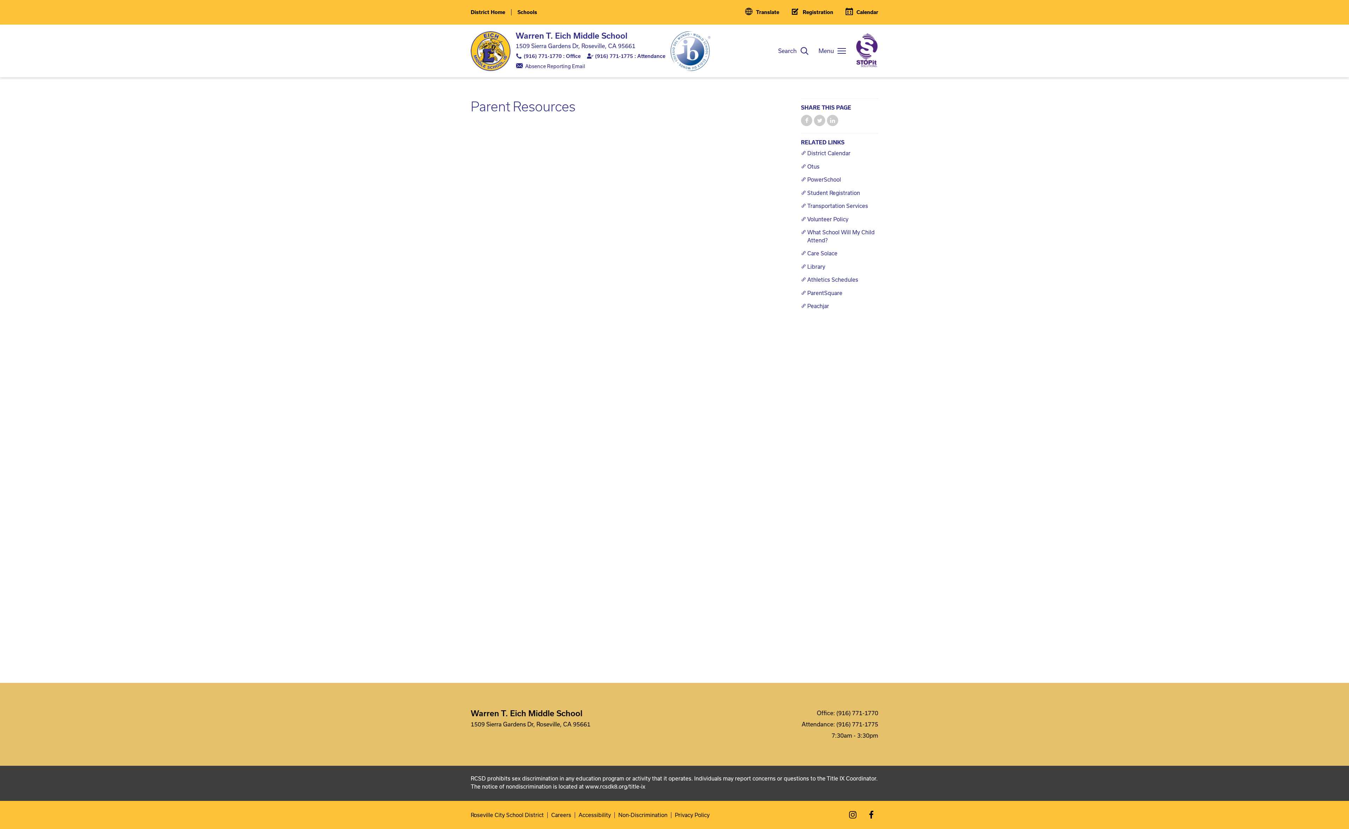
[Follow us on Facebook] (871, 815)
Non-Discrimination (642, 815)
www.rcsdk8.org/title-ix (615, 786)
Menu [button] (826, 50)
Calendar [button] (867, 12)
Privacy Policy (692, 815)
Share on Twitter (819, 120)
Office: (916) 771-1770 (847, 713)
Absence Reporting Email (555, 66)
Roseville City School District (507, 815)
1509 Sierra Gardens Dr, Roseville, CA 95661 (576, 46)
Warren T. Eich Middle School (571, 35)
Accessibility (595, 815)
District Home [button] (488, 12)
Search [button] (787, 50)
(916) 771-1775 (614, 56)
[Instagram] (853, 815)
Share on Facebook (806, 120)
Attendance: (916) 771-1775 (840, 724)
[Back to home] (490, 51)
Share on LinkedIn (832, 120)
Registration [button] (818, 12)
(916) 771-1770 (543, 56)
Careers (561, 815)
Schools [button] (527, 12)
